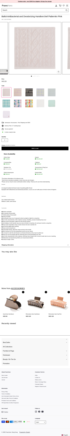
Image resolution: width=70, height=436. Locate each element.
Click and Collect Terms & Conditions (10, 398)
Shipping (3, 145)
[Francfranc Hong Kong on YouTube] (42, 412)
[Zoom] (58, 71)
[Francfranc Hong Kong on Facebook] (39, 412)
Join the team (4, 377)
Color (3, 85)
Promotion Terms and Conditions (9, 400)
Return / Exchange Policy (40, 382)
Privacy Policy (5, 391)
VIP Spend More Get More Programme (10, 402)
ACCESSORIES (18, 288)
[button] (65, 435)
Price (3, 79)
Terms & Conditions (6, 393)
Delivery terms (38, 379)
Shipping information (8, 245)
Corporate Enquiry (39, 384)
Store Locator (5, 375)
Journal (3, 379)
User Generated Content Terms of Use (10, 396)
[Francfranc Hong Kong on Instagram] (36, 412)
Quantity (4, 136)
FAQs (36, 375)
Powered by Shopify (24, 432)
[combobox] (35, 10)
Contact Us (37, 377)
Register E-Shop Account (40, 386)
